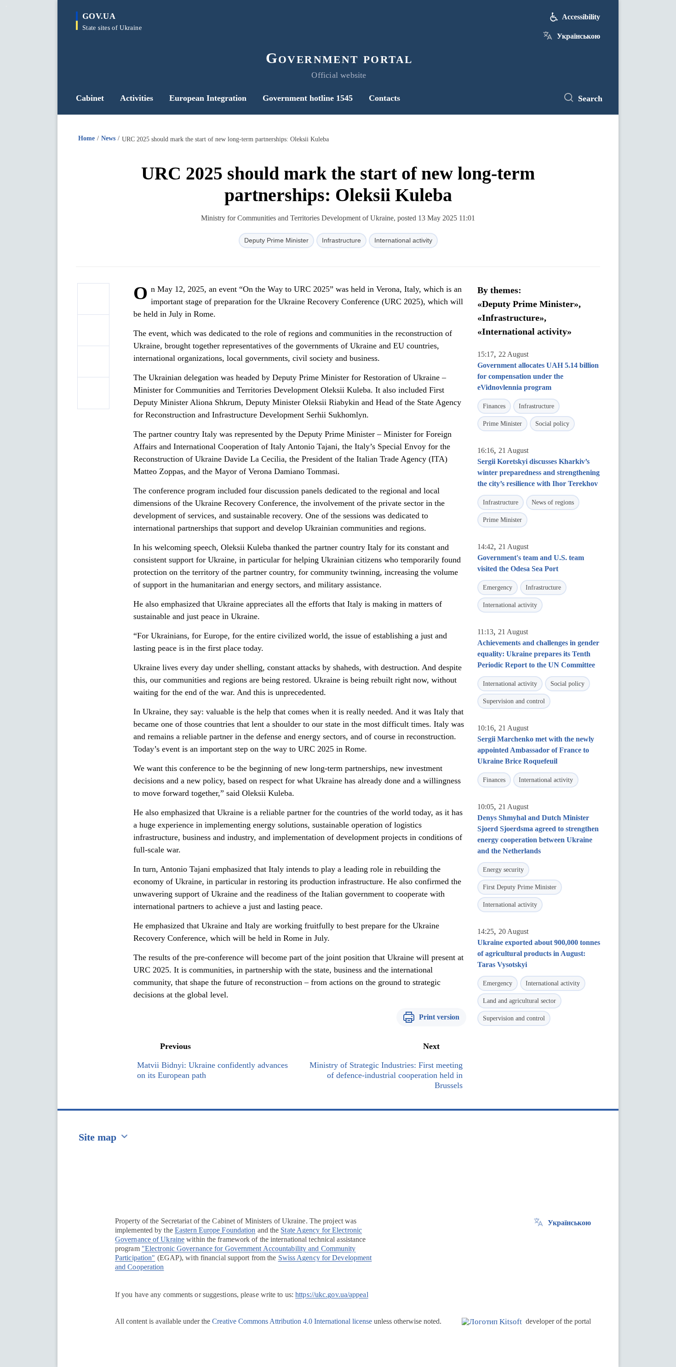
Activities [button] (136, 98)
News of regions (553, 502)
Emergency (497, 587)
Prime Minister (502, 423)
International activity (403, 240)
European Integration (207, 98)
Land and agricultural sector (519, 1000)
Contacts (384, 98)
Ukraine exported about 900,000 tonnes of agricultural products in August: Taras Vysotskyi (538, 953)
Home (86, 138)
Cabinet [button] (90, 98)
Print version (439, 1017)
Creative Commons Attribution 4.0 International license (292, 1321)
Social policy (552, 423)
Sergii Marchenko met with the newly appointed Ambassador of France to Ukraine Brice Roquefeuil (535, 750)
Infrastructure (341, 240)
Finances (494, 406)
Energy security (503, 869)
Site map (97, 1137)
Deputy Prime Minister (276, 240)
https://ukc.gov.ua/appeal (331, 1294)
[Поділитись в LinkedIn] (93, 393)
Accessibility (581, 17)
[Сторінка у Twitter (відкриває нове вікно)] (542, 98)
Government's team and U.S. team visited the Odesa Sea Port (530, 563)
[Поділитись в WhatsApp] (93, 361)
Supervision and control (514, 701)
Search (590, 98)
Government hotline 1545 (308, 98)
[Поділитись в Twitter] (93, 330)
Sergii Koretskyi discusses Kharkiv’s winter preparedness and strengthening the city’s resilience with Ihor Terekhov (538, 472)
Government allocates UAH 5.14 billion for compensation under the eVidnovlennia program (538, 376)
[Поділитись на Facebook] (93, 299)
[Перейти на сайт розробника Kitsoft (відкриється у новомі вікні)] (492, 1329)
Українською (578, 36)
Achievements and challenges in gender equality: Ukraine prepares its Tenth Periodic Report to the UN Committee (538, 654)
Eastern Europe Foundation (215, 1230)
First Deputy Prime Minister (519, 887)
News (108, 138)
